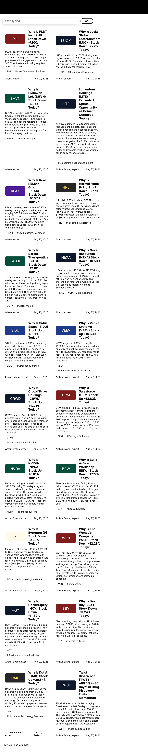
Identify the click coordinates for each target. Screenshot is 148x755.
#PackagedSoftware (78, 436)
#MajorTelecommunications (30, 71)
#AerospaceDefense (28, 365)
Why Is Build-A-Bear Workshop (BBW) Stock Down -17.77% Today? (89, 469)
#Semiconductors (27, 511)
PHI (9, 71)
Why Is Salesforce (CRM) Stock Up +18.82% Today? (88, 395)
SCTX (10, 305)
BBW (60, 508)
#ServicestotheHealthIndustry (74, 370)
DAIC (9, 711)
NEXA (61, 292)
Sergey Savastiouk (15, 732)
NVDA (10, 511)
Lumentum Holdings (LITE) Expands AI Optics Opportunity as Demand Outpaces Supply (88, 104)
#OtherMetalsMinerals (80, 292)
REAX (10, 232)
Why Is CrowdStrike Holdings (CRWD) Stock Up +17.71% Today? (37, 398)
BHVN (10, 138)
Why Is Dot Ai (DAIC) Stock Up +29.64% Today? (38, 678)
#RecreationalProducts (80, 72)
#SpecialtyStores (76, 508)
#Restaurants (74, 583)
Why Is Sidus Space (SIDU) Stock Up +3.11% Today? (38, 330)
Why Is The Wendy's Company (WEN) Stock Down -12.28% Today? (89, 538)
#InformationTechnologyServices (25, 716)
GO (87, 21)
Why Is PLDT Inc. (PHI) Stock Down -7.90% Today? (37, 39)
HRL (60, 222)
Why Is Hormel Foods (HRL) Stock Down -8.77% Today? (89, 187)
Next (26, 744)
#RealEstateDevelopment (31, 232)
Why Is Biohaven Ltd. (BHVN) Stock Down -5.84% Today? (37, 98)
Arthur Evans (63, 169)
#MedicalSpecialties (79, 728)
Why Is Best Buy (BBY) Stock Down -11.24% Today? (88, 608)
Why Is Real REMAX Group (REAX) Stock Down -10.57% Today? (37, 191)
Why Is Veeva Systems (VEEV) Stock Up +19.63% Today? (89, 330)
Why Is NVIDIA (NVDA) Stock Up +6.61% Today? (35, 469)
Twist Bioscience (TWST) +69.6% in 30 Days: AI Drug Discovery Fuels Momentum (89, 685)
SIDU (9, 365)
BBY (60, 641)
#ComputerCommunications (22, 442)
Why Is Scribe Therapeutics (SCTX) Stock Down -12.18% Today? (38, 261)
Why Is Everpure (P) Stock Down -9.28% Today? (37, 536)
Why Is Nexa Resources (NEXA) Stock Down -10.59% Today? (89, 257)
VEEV (61, 365)
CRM (60, 436)
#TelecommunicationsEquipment (75, 162)
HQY (9, 650)
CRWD (10, 437)
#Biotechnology (26, 138)
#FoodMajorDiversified (78, 222)
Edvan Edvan (12, 377)
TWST (61, 728)
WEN (60, 583)
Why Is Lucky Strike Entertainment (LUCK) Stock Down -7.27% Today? (89, 41)
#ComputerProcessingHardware (24, 579)
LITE (60, 158)
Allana (8, 78)
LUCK (61, 72)
